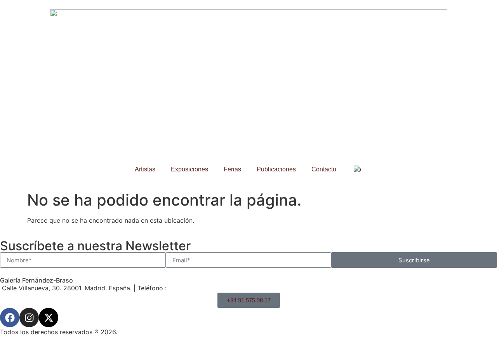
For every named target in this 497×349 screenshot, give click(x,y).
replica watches (59, 258)
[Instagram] (29, 317)
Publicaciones (276, 169)
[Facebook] (9, 317)
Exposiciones (189, 169)
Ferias (232, 169)
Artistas (145, 169)
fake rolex (136, 258)
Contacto (323, 169)
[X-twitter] (48, 317)
